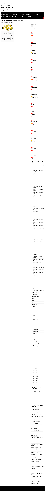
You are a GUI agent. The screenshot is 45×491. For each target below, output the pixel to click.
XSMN (15, 16)
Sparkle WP (11, 489)
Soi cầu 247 (39, 450)
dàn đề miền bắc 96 (34, 435)
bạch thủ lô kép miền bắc (35, 409)
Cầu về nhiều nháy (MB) (34, 97)
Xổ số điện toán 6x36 (34, 77)
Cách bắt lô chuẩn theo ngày (36, 414)
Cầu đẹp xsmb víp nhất (35, 211)
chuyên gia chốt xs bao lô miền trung (38, 239)
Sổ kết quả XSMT (33, 53)
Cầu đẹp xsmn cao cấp (15, 14)
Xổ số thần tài (33, 84)
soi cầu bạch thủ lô (34, 452)
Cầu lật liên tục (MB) (36, 339)
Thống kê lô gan (33, 104)
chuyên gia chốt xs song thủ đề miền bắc (37, 392)
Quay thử (16, 18)
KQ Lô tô (11, 18)
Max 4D (32, 70)
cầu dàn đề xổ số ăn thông (35, 421)
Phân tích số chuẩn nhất (25, 14)
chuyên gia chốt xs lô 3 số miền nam (38, 278)
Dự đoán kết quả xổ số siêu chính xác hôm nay (37, 445)
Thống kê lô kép (33, 111)
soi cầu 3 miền (33, 450)
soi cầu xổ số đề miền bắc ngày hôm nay (36, 474)
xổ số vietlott (33, 57)
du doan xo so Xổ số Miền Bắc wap (36, 432)
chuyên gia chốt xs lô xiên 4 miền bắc (37, 402)
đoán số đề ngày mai (34, 483)
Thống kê (7, 18)
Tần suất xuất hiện (34, 128)
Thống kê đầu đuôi (34, 101)
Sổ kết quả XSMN (33, 50)
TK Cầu (2, 18)
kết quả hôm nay (23, 16)
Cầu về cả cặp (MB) (34, 94)
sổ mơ (21, 18)
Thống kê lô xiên (33, 107)
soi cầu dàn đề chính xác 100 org (36, 454)
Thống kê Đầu (33, 114)
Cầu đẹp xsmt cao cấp (5, 14)
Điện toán (39, 16)
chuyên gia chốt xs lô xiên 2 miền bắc (37, 394)
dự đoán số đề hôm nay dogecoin (36, 447)
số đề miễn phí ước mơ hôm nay (36, 476)
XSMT (18, 16)
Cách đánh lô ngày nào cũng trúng (37, 416)
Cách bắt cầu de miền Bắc (35, 412)
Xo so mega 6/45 (33, 60)
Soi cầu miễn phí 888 (34, 470)
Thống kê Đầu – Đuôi (34, 121)
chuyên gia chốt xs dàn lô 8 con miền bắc (37, 398)
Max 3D (32, 67)
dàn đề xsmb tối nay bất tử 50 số (36, 437)
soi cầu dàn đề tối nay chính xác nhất (37, 459)
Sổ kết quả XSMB (35, 308)
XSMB (12, 16)
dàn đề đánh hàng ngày (35, 439)
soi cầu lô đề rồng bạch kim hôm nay (37, 466)
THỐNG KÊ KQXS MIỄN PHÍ (5, 16)
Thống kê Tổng (33, 124)
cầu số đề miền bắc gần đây (35, 430)
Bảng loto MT (35, 370)
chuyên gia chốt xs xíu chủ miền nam (38, 290)
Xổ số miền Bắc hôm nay (35, 481)
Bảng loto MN (35, 372)
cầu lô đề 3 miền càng (34, 423)
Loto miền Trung (33, 141)
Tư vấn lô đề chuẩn (34, 14)
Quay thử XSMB (33, 145)
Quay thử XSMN (33, 148)
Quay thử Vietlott (33, 155)
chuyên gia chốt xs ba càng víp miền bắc (38, 400)
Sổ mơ (32, 158)
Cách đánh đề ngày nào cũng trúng (37, 418)
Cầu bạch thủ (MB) (34, 87)
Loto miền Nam (33, 138)
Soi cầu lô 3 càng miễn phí (35, 461)
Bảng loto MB (35, 368)
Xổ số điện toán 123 (34, 80)
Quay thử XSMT (33, 151)
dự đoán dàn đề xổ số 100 (35, 442)
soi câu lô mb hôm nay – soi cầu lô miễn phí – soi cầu (7, 6)
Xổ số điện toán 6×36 (36, 329)
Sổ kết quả (29, 16)
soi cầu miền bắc (33, 468)
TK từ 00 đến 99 (33, 131)
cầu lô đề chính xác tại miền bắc (36, 425)
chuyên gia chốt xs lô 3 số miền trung (38, 251)
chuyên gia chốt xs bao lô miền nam (38, 267)
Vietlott (34, 16)
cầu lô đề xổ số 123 (34, 428)
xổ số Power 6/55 (33, 63)
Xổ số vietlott (35, 315)
